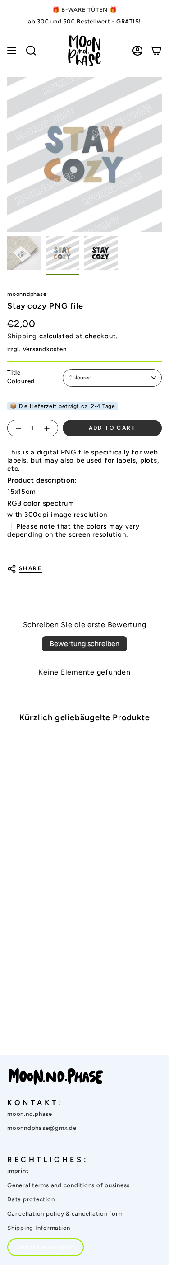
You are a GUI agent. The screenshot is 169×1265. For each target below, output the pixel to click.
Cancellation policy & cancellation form (65, 1213)
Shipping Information (38, 1227)
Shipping (22, 336)
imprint (17, 1170)
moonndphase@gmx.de (42, 1127)
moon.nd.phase (29, 1113)
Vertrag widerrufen (45, 1247)
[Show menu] (12, 51)
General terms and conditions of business (68, 1185)
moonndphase (26, 293)
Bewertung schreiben (84, 643)
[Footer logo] (55, 1077)
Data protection (31, 1199)
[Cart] (156, 51)
